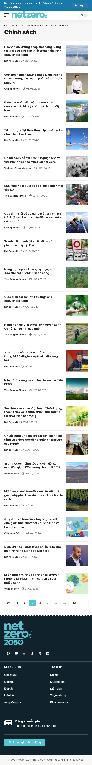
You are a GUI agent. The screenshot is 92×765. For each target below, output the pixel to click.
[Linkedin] (48, 653)
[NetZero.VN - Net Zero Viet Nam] (29, 15)
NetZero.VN (11, 60)
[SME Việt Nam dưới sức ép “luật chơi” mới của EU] (77, 194)
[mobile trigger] (8, 15)
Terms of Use (12, 7)
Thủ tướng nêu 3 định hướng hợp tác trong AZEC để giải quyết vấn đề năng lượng (31, 356)
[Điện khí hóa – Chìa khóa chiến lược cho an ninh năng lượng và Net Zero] (77, 555)
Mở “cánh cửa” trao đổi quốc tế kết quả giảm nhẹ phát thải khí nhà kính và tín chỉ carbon (33, 495)
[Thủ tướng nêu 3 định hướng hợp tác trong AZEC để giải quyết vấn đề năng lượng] (77, 361)
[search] (73, 15)
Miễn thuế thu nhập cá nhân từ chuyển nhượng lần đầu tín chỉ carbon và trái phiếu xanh (31, 578)
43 (74, 603)
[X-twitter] (40, 653)
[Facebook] (8, 653)
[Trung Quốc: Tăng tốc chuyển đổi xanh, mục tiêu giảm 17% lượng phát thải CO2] (77, 472)
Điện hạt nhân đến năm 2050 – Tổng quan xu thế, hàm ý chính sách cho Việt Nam (32, 106)
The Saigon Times (15, 195)
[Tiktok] (32, 653)
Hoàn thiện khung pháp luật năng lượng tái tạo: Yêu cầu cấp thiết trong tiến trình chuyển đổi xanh (33, 51)
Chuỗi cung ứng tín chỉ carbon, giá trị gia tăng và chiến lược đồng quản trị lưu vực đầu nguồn (33, 440)
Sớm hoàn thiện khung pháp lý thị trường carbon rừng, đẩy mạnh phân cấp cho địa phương (33, 78)
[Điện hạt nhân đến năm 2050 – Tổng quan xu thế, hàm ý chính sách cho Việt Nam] (77, 111)
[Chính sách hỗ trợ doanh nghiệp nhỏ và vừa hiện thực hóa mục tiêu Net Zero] (77, 166)
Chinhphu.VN (12, 88)
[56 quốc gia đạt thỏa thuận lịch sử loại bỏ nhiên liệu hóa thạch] (77, 139)
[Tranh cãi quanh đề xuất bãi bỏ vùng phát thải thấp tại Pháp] (77, 250)
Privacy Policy (50, 3)
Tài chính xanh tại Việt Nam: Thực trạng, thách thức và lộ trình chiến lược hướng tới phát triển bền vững (33, 412)
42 (64, 603)
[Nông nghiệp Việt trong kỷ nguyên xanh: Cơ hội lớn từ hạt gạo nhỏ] (77, 333)
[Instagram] (24, 653)
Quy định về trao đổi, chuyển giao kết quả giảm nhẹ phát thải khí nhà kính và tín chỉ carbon (31, 523)
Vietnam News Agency (17, 167)
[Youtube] (16, 653)
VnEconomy (11, 473)
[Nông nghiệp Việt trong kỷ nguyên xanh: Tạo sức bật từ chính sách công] (77, 277)
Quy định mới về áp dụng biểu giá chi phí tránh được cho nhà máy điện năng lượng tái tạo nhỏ (33, 217)
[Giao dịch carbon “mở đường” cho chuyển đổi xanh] (77, 305)
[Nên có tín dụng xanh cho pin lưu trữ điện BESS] (77, 389)
